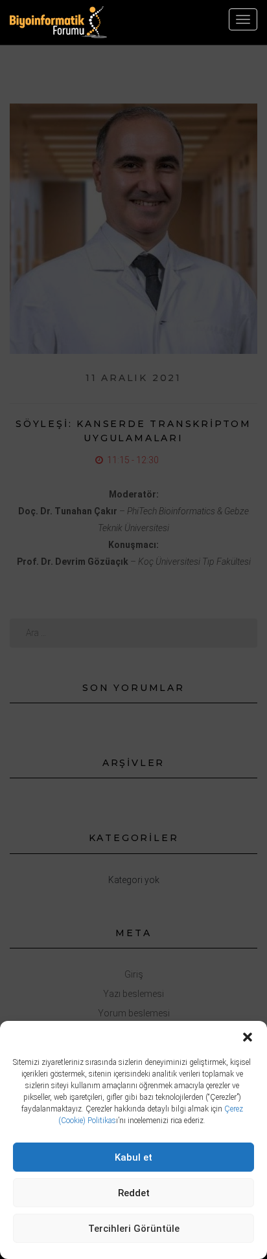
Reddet (134, 1193)
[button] (247, 1037)
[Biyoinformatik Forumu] (58, 22)
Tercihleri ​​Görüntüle (134, 1228)
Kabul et (133, 1157)
